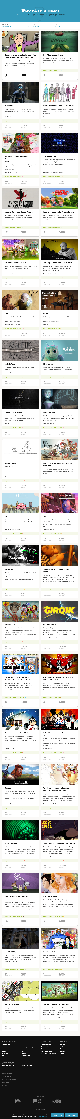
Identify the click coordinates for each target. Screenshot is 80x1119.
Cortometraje (29, 14)
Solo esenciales (58, 1115)
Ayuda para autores (27, 1066)
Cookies (4, 1085)
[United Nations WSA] (59, 1101)
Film (23, 1051)
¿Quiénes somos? (46, 1051)
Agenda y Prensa (46, 1047)
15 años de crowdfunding (48, 1053)
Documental (40, 14)
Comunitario (6, 1049)
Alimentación (6, 1044)
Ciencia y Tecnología (28, 1047)
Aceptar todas (71, 1115)
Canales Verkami (46, 1049)
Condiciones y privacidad (9, 1079)
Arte (23, 1044)
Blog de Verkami (46, 1044)
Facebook (63, 1044)
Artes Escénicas (7, 1047)
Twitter (62, 1047)
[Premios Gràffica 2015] (20, 1101)
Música (4, 1055)
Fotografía (5, 1053)
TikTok (62, 1053)
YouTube (63, 1049)
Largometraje (51, 14)
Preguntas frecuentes (8, 1066)
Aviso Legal (5, 1082)
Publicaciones (26, 1055)
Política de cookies (42, 1116)
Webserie (61, 14)
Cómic (23, 1049)
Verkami (40, 2)
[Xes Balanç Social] (40, 1101)
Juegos (24, 1053)
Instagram (63, 1051)
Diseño (4, 1051)
